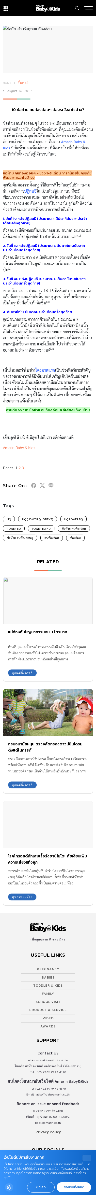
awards (48, 1026)
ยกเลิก (41, 1187)
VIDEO (48, 1018)
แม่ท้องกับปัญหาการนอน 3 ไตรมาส (37, 632)
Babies (48, 977)
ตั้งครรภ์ (23, 83)
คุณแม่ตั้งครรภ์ (22, 673)
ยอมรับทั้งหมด (74, 1187)
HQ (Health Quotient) (37, 519)
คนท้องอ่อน (51, 538)
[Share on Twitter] (42, 485)
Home (7, 83)
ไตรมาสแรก (45, 370)
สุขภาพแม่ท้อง (22, 897)
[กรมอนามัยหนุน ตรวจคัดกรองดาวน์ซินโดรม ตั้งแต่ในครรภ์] (48, 712)
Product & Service (48, 1009)
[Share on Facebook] (33, 485)
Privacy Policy (48, 1131)
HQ (9, 519)
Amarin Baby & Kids (19, 447)
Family (48, 993)
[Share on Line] (50, 485)
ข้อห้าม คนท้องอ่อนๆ (20, 538)
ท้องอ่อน (75, 538)
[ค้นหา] (77, 8)
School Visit (48, 1001)
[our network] (6, 8)
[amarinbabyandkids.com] (48, 8)
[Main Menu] (88, 8)
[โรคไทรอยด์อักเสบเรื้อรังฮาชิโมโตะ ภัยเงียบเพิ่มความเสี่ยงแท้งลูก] (48, 824)
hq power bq (73, 519)
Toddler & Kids (48, 985)
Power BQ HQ (41, 528)
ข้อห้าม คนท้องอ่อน (74, 528)
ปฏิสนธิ (30, 191)
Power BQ (14, 528)
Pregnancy (48, 969)
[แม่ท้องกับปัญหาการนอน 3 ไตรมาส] (48, 600)
